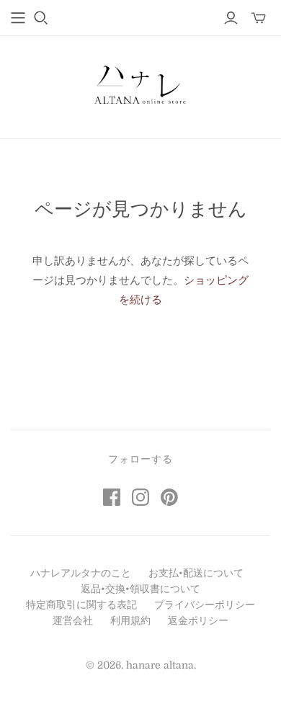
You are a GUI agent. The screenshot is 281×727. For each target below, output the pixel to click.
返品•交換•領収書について (140, 588)
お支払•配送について (196, 573)
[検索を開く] (41, 18)
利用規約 (130, 620)
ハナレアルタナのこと (80, 573)
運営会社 (73, 620)
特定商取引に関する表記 (81, 604)
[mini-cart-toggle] (258, 18)
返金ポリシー (198, 620)
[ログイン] (230, 18)
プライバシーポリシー (204, 604)
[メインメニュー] (18, 18)
